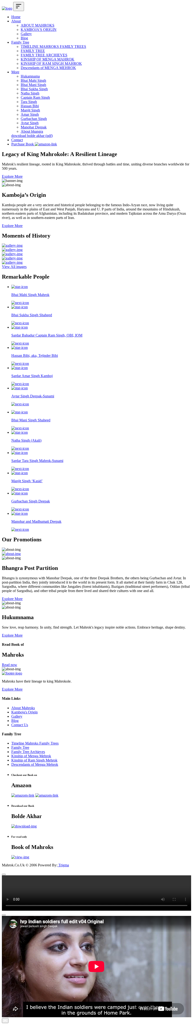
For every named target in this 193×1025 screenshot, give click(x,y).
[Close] (4, 874)
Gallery (26, 34)
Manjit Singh (30, 110)
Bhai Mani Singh (33, 85)
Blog (24, 38)
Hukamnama (30, 76)
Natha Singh (30, 93)
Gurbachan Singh (34, 119)
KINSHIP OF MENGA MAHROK (47, 59)
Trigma (63, 865)
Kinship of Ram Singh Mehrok (34, 760)
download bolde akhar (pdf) (32, 136)
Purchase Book (23, 144)
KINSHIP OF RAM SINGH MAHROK (51, 64)
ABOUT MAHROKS (37, 25)
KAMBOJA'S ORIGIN (38, 30)
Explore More (12, 176)
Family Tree (20, 747)
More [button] (15, 72)
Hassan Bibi (30, 106)
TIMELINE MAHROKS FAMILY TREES (53, 47)
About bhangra (32, 131)
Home (15, 17)
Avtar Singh (30, 123)
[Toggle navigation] (18, 6)
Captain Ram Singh (35, 97)
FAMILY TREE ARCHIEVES (44, 55)
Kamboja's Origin (24, 712)
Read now (9, 665)
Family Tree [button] (20, 42)
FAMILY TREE (33, 51)
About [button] (16, 21)
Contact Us (19, 725)
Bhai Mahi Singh (33, 80)
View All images (14, 267)
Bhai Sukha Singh (34, 89)
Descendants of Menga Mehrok (34, 764)
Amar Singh (30, 114)
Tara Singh (29, 102)
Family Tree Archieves (28, 752)
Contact (17, 140)
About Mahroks (23, 708)
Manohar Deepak (34, 127)
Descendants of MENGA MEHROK (48, 68)
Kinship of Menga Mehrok (31, 756)
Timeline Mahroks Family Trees (35, 743)
